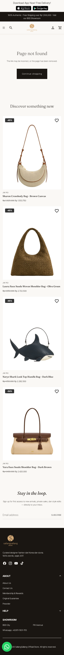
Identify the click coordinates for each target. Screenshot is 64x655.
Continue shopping (32, 74)
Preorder (6, 603)
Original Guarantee (11, 598)
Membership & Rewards (13, 593)
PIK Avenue (38, 625)
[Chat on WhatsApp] (7, 647)
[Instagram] (10, 563)
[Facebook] (5, 563)
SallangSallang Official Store (27, 647)
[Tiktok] (22, 563)
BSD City (6, 625)
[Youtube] (16, 563)
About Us (7, 583)
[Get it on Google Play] (40, 8)
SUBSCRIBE (56, 515)
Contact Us (7, 588)
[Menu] (4, 28)
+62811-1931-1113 (19, 630)
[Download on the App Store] (23, 8)
